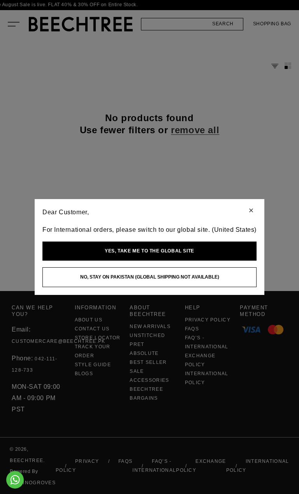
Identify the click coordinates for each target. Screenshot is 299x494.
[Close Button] (251, 211)
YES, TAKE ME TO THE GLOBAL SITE (149, 251)
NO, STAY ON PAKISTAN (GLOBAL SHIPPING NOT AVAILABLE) (149, 277)
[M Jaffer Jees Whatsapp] (15, 480)
